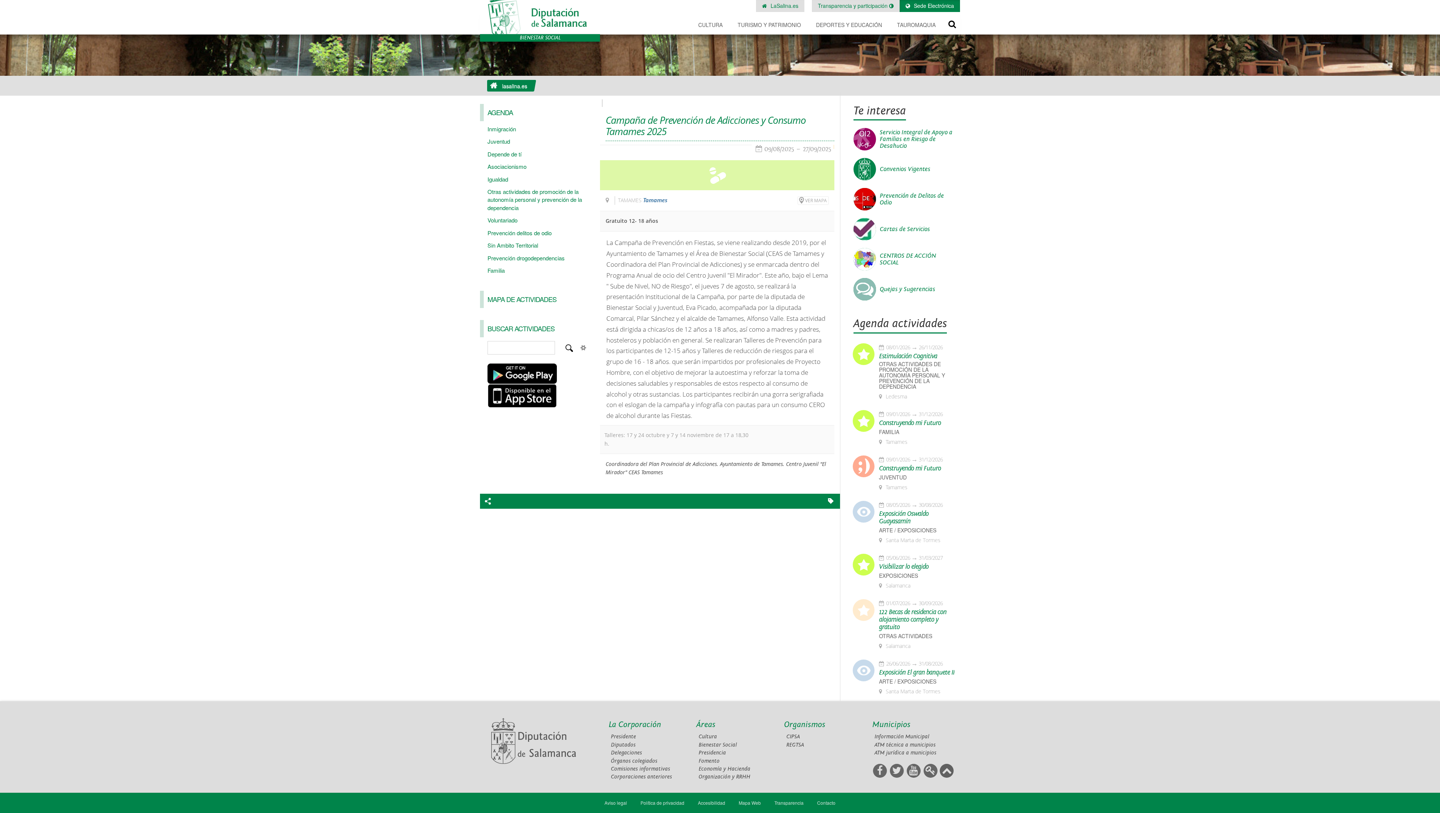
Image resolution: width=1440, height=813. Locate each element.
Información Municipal (901, 736)
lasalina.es (514, 86)
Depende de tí (505, 154)
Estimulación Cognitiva (908, 356)
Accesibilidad (711, 802)
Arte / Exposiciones (907, 530)
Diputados (623, 745)
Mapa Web (750, 802)
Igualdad (498, 179)
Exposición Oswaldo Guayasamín (903, 517)
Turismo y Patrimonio (769, 25)
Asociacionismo (507, 166)
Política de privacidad (662, 802)
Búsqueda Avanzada (583, 348)
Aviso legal (615, 802)
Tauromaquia (916, 25)
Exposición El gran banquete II (916, 672)
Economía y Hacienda (724, 769)
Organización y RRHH (724, 777)
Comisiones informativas (640, 769)
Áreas (706, 724)
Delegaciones (626, 753)
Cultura (710, 25)
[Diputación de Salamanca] (540, 17)
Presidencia (712, 753)
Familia (496, 270)
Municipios (891, 724)
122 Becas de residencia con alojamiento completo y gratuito (912, 620)
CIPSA (793, 736)
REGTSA (795, 745)
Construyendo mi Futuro (910, 423)
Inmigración (502, 129)
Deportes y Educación (849, 25)
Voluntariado (503, 220)
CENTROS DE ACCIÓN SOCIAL (908, 259)
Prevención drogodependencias (526, 258)
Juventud (499, 141)
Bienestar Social (718, 745)
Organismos (804, 724)
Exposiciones (898, 576)
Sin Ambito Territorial (513, 245)
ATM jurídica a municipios (905, 753)
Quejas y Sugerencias (907, 289)
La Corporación (635, 724)
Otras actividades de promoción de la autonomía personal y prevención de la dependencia (535, 200)
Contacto (826, 802)
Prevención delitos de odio (520, 233)
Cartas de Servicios (905, 229)
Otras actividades (905, 636)
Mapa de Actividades (522, 299)
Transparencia (789, 802)
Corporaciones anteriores (641, 777)
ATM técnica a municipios (905, 745)
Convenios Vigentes (905, 169)
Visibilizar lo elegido (903, 567)
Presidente (623, 736)
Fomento (709, 761)
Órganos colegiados (634, 761)
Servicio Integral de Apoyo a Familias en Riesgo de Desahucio (916, 139)
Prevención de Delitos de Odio (912, 199)
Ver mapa (816, 200)
